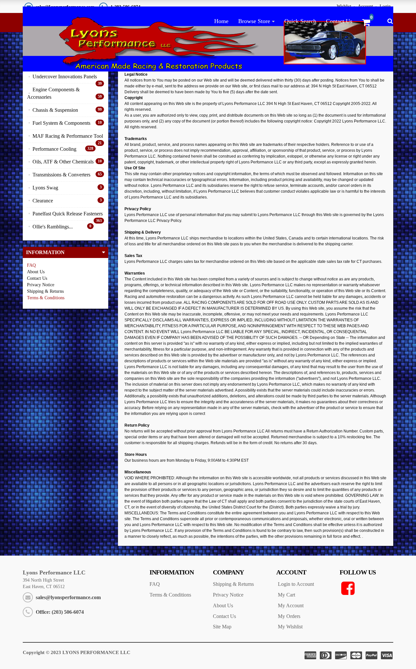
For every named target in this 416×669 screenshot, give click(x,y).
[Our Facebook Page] (366, 588)
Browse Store (254, 21)
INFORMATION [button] (45, 252)
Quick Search (300, 21)
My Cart (286, 595)
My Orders (289, 616)
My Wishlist (290, 626)
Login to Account (296, 584)
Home (221, 21)
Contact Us (339, 21)
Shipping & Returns (233, 584)
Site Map (222, 626)
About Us (223, 605)
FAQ (31, 265)
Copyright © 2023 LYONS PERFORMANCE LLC (76, 652)
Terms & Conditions (45, 297)
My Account (291, 605)
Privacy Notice (228, 595)
